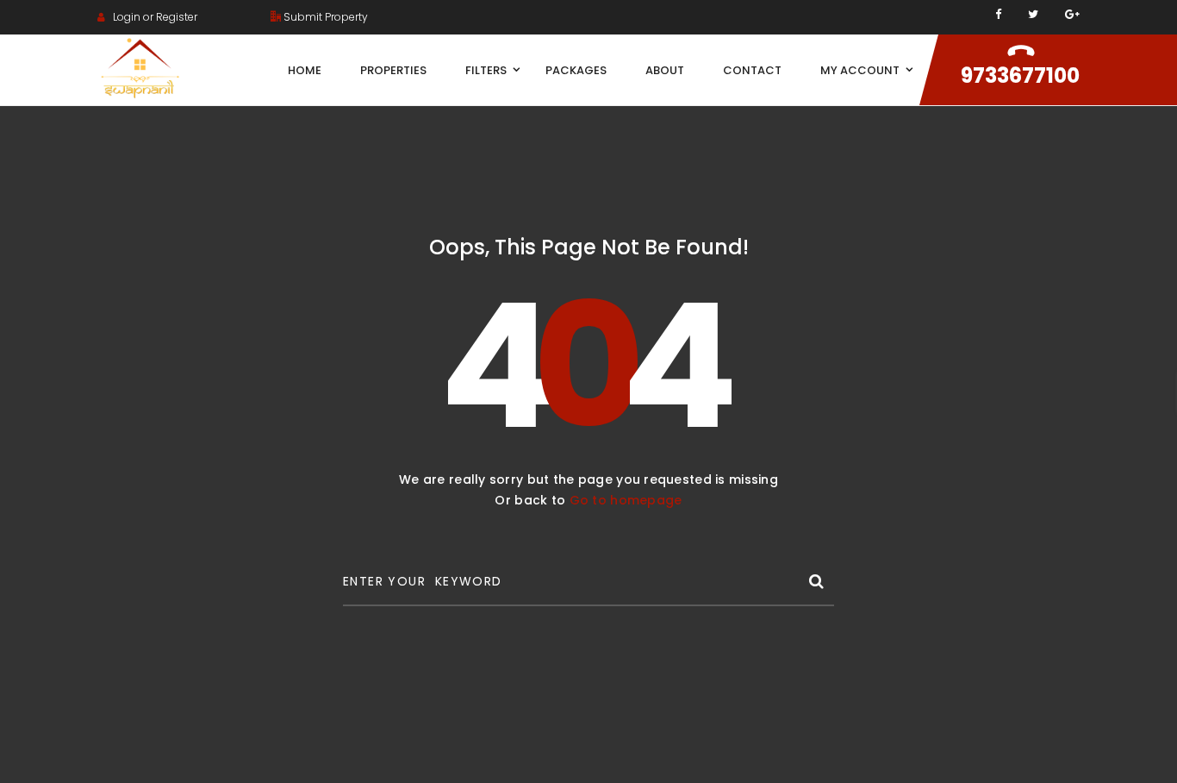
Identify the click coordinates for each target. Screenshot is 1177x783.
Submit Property (324, 16)
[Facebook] (998, 14)
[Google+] (1072, 14)
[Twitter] (1033, 14)
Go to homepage (626, 500)
